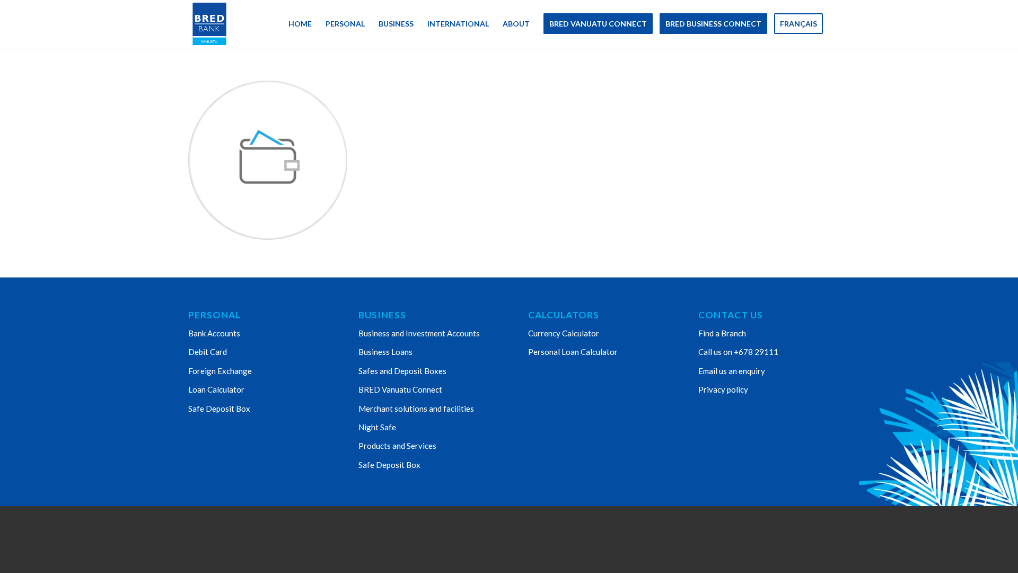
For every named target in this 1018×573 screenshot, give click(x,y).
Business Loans (385, 352)
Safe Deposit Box (219, 408)
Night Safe (377, 427)
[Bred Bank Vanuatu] (209, 24)
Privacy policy (723, 389)
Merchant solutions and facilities (416, 408)
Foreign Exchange (220, 371)
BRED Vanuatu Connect (400, 389)
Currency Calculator (563, 333)
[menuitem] (300, 24)
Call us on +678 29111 (738, 352)
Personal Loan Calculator (573, 352)
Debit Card (207, 352)
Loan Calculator (216, 389)
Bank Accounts (214, 333)
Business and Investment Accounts (419, 333)
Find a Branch (722, 333)
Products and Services (397, 445)
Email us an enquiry (731, 371)
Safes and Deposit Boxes (402, 371)
